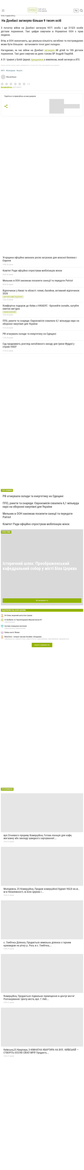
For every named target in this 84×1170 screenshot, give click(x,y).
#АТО (3, 71)
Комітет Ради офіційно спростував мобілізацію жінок (32, 270)
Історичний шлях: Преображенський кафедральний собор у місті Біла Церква (40, 566)
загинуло (50, 50)
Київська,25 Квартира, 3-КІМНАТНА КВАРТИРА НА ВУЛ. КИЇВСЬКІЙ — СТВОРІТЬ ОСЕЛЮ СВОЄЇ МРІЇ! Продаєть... (41, 1051)
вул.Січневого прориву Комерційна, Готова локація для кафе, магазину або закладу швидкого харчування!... (38, 837)
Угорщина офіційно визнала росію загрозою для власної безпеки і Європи (40, 259)
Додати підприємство (42, 645)
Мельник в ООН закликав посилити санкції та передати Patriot (38, 280)
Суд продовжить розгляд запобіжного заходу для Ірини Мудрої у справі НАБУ (38, 345)
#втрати (19, 71)
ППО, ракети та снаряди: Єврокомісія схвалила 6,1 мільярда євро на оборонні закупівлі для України (41, 322)
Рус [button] (76, 10)
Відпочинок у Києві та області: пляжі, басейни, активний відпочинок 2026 (41, 292)
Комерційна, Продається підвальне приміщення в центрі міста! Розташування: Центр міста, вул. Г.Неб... (39, 998)
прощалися (37, 59)
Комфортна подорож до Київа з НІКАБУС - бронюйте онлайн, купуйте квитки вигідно (41, 307)
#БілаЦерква (10, 71)
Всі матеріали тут (42, 600)
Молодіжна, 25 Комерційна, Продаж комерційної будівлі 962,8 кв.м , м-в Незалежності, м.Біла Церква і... (41, 890)
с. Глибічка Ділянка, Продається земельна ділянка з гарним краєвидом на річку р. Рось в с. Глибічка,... (37, 944)
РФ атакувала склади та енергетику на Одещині (29, 333)
